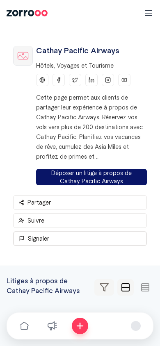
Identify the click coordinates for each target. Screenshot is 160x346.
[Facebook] (59, 80)
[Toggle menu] (148, 13)
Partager (39, 202)
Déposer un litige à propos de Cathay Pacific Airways (91, 177)
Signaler (38, 238)
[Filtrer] (104, 287)
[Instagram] (108, 80)
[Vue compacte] (145, 287)
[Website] (42, 80)
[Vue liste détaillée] (125, 287)
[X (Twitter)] (75, 80)
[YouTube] (124, 80)
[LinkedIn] (91, 80)
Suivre (35, 220)
